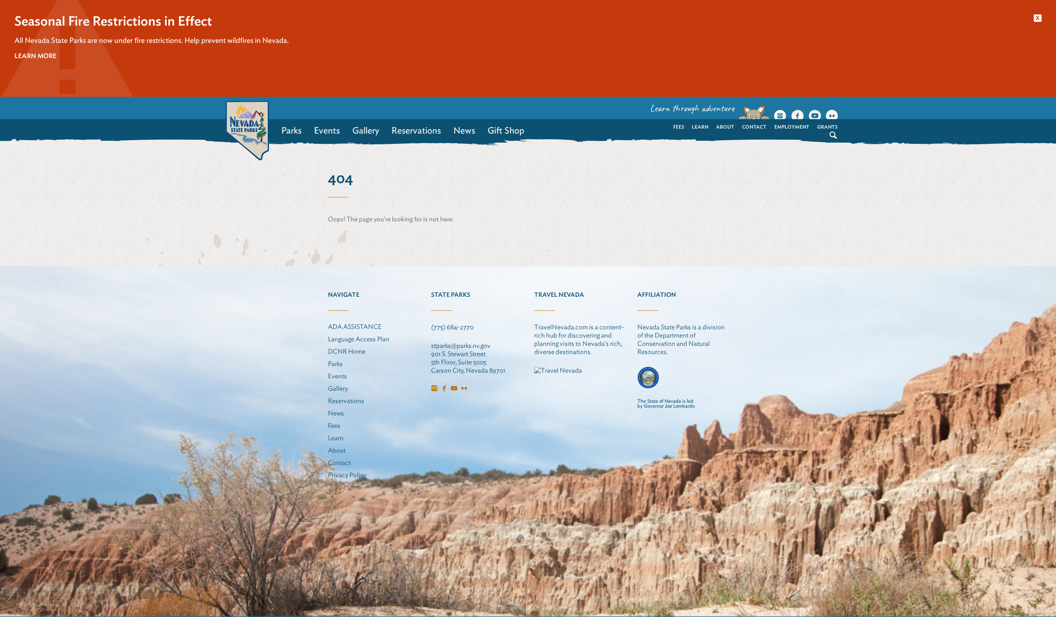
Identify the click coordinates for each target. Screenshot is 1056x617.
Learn (700, 127)
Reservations (416, 130)
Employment (791, 127)
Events (327, 130)
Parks (291, 130)
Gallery (365, 130)
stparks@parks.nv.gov (460, 346)
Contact (754, 127)
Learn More (35, 56)
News (464, 130)
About (725, 127)
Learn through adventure (692, 108)
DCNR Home (346, 351)
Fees (678, 127)
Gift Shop (506, 130)
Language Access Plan (358, 339)
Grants (827, 127)
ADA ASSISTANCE (355, 327)
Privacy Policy (347, 475)
